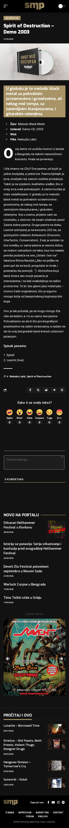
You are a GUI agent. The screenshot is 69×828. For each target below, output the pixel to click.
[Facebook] (48, 802)
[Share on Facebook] (30, 390)
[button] (7, 6)
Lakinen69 (50, 822)
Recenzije (12, 18)
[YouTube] (53, 802)
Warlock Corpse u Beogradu (25, 584)
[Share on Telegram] (54, 390)
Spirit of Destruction (39, 376)
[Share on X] (38, 390)
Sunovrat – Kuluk (15, 779)
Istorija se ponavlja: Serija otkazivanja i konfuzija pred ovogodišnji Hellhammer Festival (33, 548)
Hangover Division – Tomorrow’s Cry (17, 764)
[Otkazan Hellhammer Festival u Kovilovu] (56, 529)
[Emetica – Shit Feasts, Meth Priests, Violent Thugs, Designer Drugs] (56, 744)
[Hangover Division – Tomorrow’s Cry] (56, 765)
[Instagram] (58, 802)
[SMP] (34, 6)
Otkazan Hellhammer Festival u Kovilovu (19, 525)
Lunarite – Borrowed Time (21, 726)
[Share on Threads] (61, 390)
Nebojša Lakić (17, 376)
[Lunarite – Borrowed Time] (56, 729)
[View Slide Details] (34, 657)
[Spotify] (63, 802)
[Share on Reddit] (46, 390)
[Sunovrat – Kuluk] (56, 782)
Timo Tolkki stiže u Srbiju (22, 598)
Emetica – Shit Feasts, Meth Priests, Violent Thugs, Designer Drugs (23, 745)
